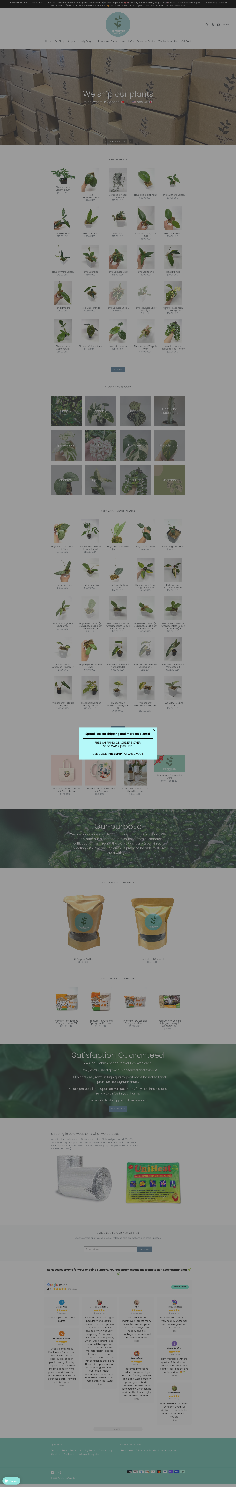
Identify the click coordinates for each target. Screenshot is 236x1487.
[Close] (154, 730)
